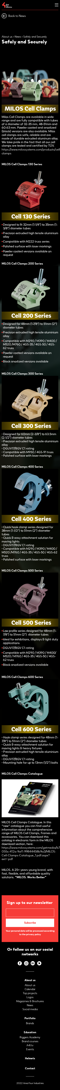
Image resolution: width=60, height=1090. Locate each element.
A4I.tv (30, 1045)
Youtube (39, 963)
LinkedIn (32, 963)
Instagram (26, 963)
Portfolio (30, 1018)
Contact (30, 1068)
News (18, 36)
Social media (30, 1009)
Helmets (30, 1058)
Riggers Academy (30, 1037)
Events (30, 1049)
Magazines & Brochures (30, 1001)
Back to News (17, 16)
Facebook (20, 963)
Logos (30, 997)
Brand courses (30, 1041)
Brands (30, 1023)
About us (7, 36)
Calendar (30, 989)
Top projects (30, 993)
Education (30, 1032)
